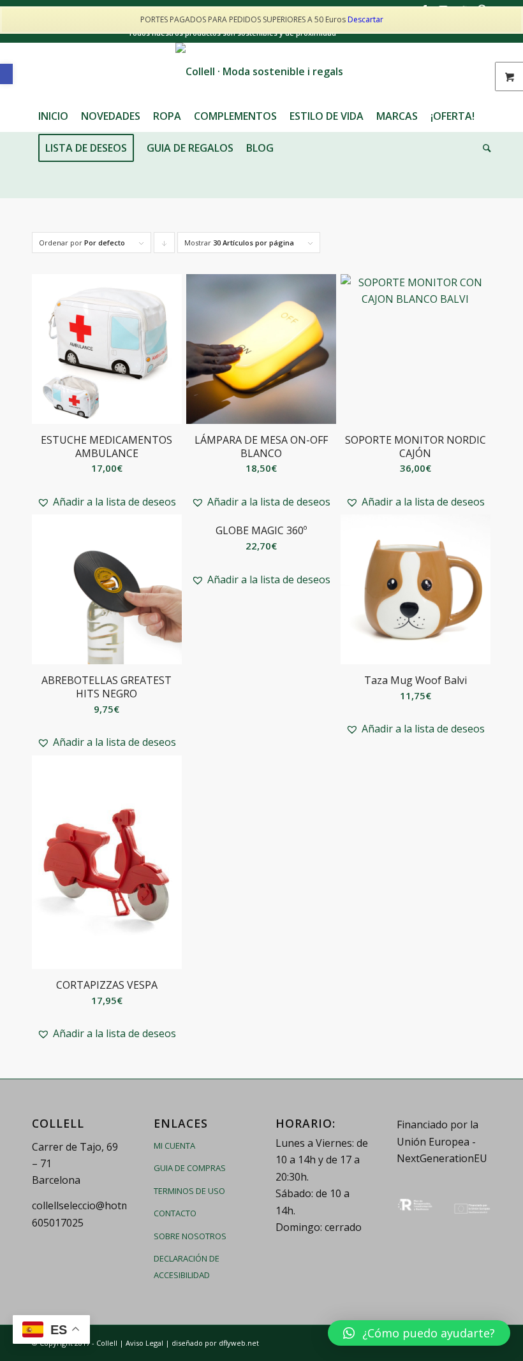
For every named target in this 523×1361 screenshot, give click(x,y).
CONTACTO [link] (175, 1213)
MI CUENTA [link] (174, 1145)
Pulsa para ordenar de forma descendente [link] (164, 245)
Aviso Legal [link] (144, 1343)
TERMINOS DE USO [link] (189, 1191)
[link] (6, 74)
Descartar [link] (365, 19)
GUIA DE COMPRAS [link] (190, 1168)
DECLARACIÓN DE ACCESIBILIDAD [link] (186, 1267)
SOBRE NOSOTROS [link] (190, 1236)
